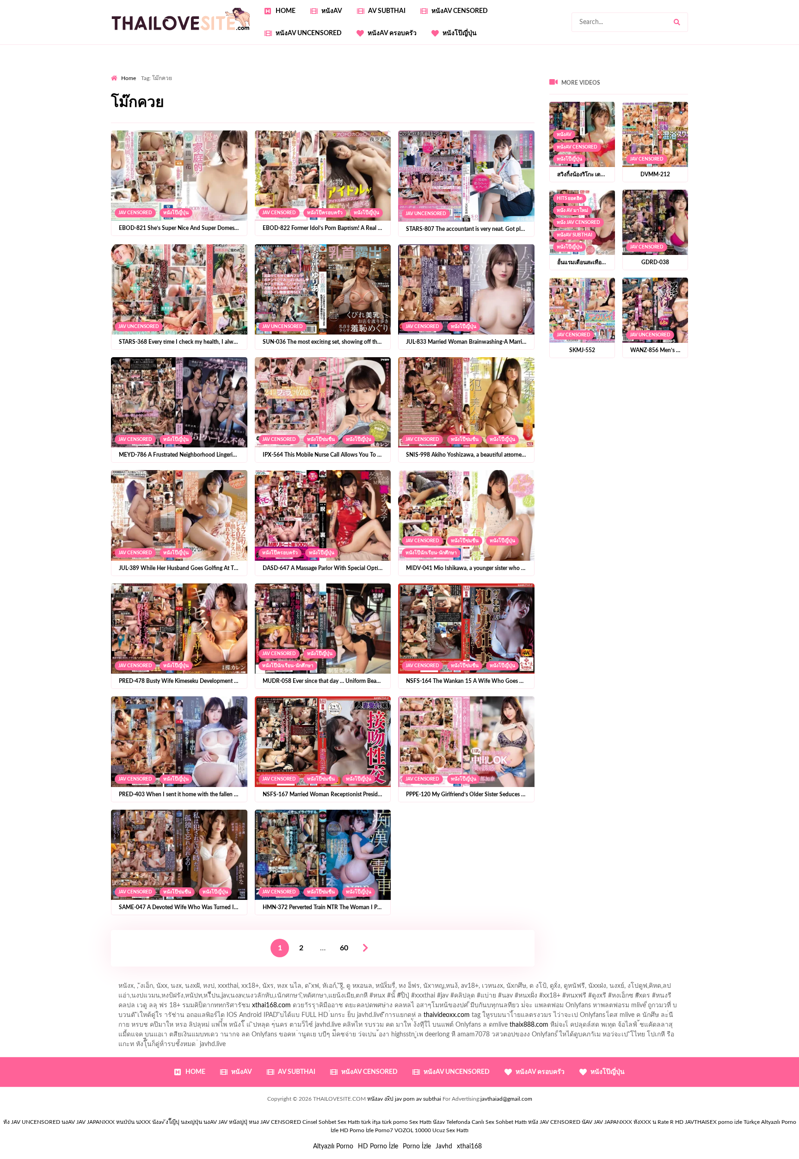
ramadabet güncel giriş (561, 71)
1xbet (418, 110)
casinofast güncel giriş (293, 71)
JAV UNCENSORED (426, 213)
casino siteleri (331, 101)
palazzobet (153, 91)
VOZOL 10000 (412, 1130)
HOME (285, 11)
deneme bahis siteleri (275, 101)
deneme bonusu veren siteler (471, 101)
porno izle (144, 71)
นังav (439, 1122)
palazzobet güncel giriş (490, 71)
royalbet (258, 91)
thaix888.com (529, 1025)
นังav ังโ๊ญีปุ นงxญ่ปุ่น (177, 1122)
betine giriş (328, 81)
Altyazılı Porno (333, 1146)
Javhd (444, 1146)
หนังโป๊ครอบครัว (325, 213)
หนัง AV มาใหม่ (572, 210)
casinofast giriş (699, 110)
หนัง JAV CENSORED (578, 222)
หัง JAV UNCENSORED (31, 1122)
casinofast (259, 81)
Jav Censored (135, 213)
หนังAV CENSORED (459, 11)
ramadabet (712, 91)
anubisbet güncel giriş (630, 71)
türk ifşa (371, 1122)
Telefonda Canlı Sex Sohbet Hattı (486, 1122)
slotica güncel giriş (357, 71)
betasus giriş (451, 110)
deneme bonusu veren (207, 91)
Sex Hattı (420, 1122)
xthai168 (469, 1146)
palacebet (499, 81)
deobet (121, 91)
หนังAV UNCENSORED (309, 33)
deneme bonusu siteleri (390, 101)
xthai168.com (271, 1005)
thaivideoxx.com (447, 1015)
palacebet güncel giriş (420, 71)
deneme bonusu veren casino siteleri (186, 101)
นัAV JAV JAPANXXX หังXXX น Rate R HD (632, 1122)
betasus (487, 110)
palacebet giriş (730, 81)
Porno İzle (417, 1146)
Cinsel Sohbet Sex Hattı (331, 1122)
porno (119, 71)
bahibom (293, 81)
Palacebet (223, 81)
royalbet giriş (775, 81)
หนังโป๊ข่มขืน (321, 439)
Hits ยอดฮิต (570, 198)
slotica (421, 91)
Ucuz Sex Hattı (450, 1130)
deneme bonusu (542, 101)
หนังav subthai (574, 235)
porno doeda (178, 71)
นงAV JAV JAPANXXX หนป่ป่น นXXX (106, 1122)
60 (344, 948)
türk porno (395, 1122)
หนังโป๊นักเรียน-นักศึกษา (431, 553)
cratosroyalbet (614, 110)
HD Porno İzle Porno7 (366, 1130)
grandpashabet (690, 71)
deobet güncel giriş (616, 81)
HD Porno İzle (378, 1146)
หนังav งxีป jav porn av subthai (404, 1099)
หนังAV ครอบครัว (392, 33)
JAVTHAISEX (701, 1122)
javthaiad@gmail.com (506, 1099)
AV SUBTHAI (387, 11)
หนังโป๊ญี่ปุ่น (460, 33)
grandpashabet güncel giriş (755, 71)
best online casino (234, 110)
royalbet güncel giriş (226, 71)
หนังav (331, 11)
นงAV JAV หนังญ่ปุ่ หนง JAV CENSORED (252, 1122)
